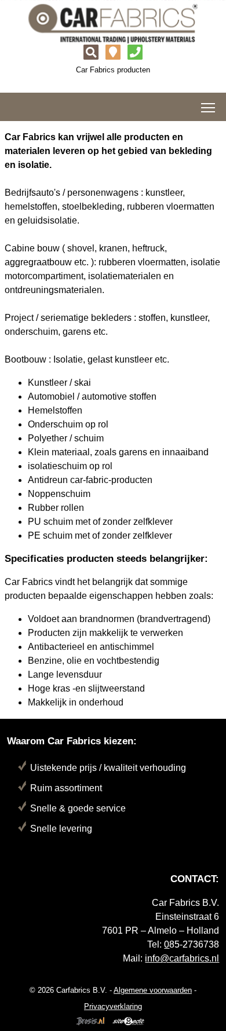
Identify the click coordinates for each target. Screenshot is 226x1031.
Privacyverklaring (113, 1006)
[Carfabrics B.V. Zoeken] (91, 53)
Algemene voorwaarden (153, 990)
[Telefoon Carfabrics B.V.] (135, 53)
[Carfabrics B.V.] (113, 23)
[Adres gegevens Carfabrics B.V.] (113, 53)
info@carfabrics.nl (182, 958)
